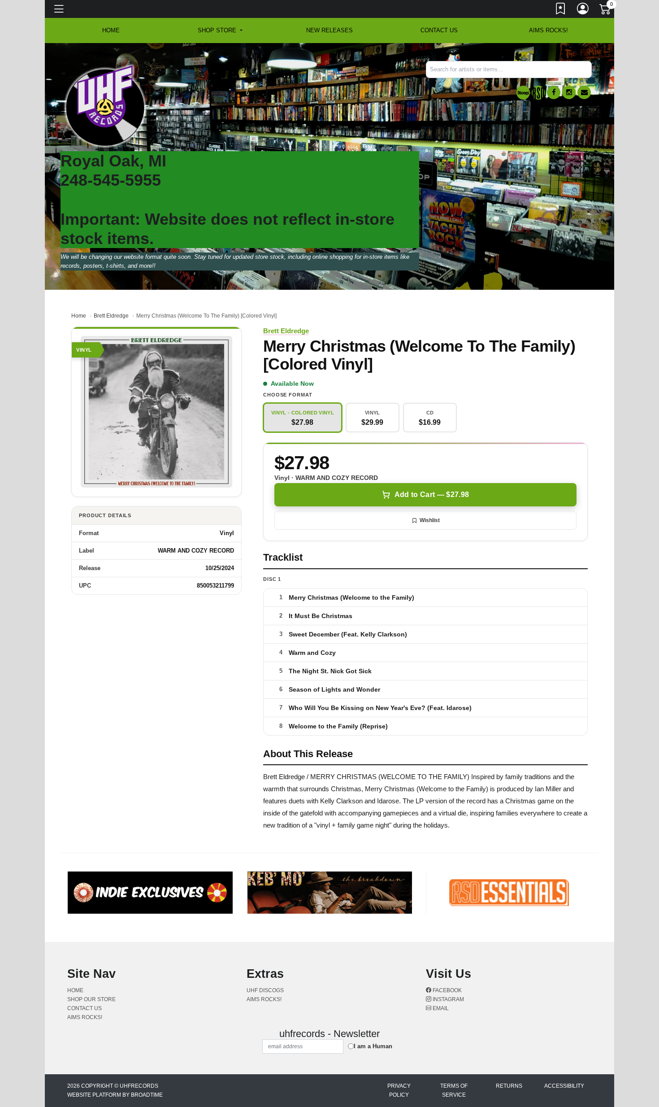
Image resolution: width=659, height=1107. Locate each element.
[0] (605, 10)
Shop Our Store (91, 999)
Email (440, 1008)
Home (78, 316)
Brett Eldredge (111, 316)
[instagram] (569, 92)
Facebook (446, 990)
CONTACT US (439, 30)
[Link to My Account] (583, 10)
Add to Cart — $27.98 (432, 494)
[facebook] (553, 92)
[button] (220, 30)
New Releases (329, 30)
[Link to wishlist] (561, 10)
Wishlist (430, 520)
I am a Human (373, 1046)
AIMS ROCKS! (548, 30)
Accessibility (564, 1086)
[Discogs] (523, 92)
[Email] (584, 92)
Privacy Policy (399, 1090)
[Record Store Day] (538, 92)
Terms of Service (454, 1090)
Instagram (447, 999)
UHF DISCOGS (265, 990)
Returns (509, 1086)
